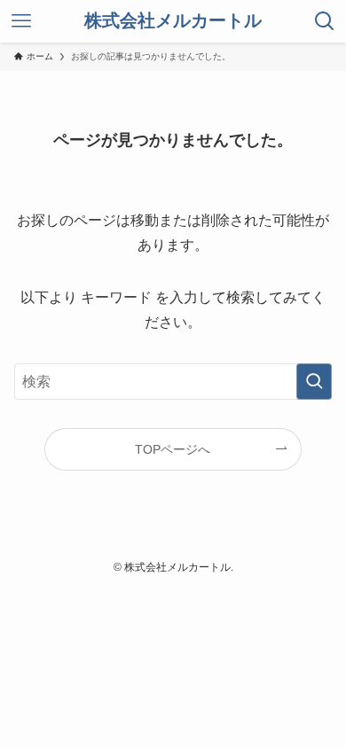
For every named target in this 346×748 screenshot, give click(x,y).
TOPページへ (172, 449)
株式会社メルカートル (173, 21)
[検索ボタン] (324, 21)
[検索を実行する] (314, 381)
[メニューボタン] (21, 21)
